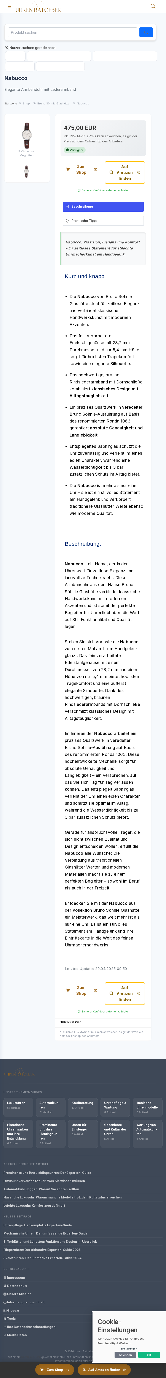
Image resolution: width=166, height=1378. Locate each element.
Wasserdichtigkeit (108, 810)
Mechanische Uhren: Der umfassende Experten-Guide (45, 1233)
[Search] (153, 6)
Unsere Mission (18, 1294)
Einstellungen (128, 1348)
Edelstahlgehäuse (82, 662)
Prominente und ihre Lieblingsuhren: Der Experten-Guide (47, 1173)
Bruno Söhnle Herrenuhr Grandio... (125, 56)
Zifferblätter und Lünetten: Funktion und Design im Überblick (50, 1241)
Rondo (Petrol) (20, 66)
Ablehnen (125, 1355)
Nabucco (15, 56)
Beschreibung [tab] (82, 206)
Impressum (15, 1277)
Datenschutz (16, 1286)
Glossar (12, 1310)
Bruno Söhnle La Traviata (60, 66)
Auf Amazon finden (125, 172)
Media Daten (16, 1335)
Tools (11, 1318)
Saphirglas (123, 789)
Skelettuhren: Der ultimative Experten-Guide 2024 (42, 1258)
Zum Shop (81, 169)
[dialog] (129, 1337)
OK (149, 1355)
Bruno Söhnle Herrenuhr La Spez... (59, 56)
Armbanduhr (77, 584)
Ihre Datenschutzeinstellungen (31, 1327)
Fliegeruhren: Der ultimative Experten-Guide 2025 (42, 1250)
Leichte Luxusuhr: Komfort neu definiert (34, 1205)
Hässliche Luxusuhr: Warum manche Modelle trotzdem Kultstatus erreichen (62, 1197)
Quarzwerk (94, 740)
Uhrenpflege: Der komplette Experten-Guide (37, 1225)
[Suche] (146, 32)
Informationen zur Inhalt (25, 1302)
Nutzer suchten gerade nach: (32, 48)
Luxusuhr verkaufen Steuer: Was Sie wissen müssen (44, 1181)
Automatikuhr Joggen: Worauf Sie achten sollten (41, 1189)
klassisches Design (108, 711)
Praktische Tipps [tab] (84, 220)
